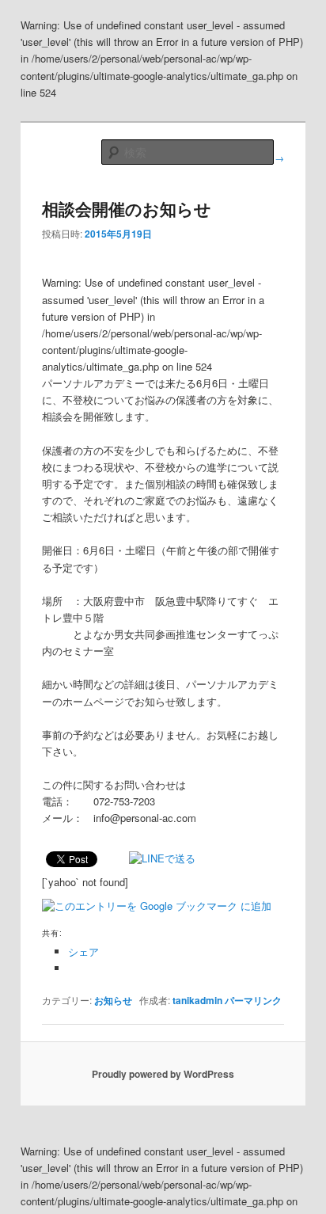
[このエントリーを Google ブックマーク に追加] (156, 905)
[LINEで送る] (162, 858)
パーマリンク (253, 1000)
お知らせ (113, 1000)
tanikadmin (197, 1000)
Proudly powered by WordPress (163, 1074)
